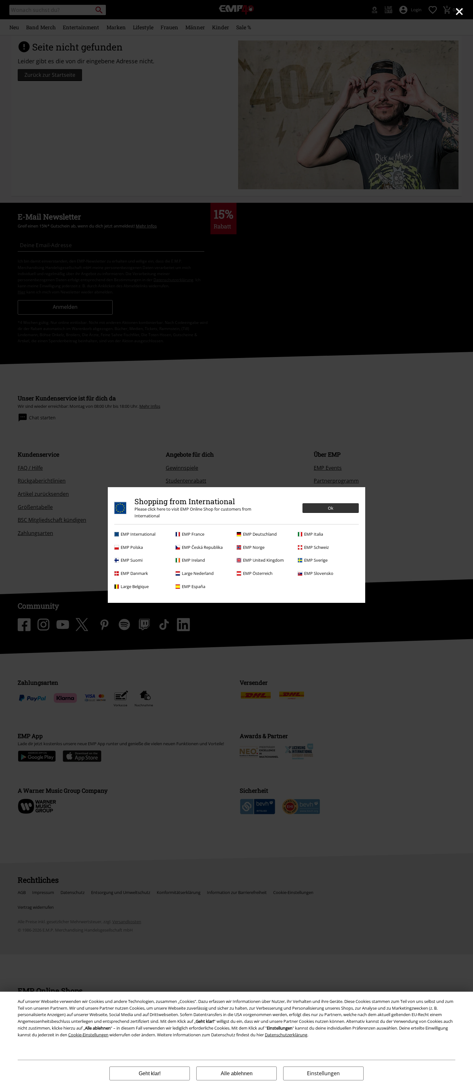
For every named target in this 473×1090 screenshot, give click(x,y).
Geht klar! (150, 1073)
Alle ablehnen (237, 1073)
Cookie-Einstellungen (88, 1035)
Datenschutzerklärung (286, 1035)
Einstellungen (323, 1073)
